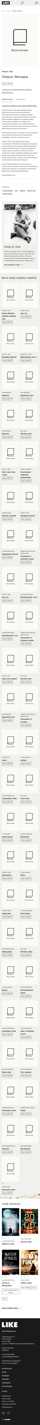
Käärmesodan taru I (28, 357)
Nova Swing (25, 913)
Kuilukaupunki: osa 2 (28, 597)
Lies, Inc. (23, 313)
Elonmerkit (24, 837)
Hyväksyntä (25, 1149)
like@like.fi (5, 1350)
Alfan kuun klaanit (9, 679)
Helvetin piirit (25, 434)
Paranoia (5, 1149)
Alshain (23, 760)
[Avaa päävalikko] (36, 3)
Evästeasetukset (7, 1407)
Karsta (4, 990)
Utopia (23, 1110)
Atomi (4, 760)
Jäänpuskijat (7, 952)
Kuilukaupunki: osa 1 (10, 636)
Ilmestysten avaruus (10, 554)
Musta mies (6, 1072)
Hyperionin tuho (26, 395)
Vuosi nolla (24, 798)
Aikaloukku (6, 913)
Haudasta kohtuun (9, 357)
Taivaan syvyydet (9, 516)
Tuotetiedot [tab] (21, 99)
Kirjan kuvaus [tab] (7, 99)
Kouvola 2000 (26, 1242)
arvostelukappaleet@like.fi (10, 1357)
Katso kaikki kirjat (10, 1308)
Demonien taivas (8, 1190)
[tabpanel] (20, 141)
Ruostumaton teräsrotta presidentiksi (25, 474)
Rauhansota (6, 875)
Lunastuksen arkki (9, 798)
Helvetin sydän (26, 952)
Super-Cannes (7, 837)
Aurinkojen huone (9, 1031)
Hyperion (5, 395)
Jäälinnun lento (8, 1244)
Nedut (22, 875)
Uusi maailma (25, 1072)
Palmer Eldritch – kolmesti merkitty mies (9, 316)
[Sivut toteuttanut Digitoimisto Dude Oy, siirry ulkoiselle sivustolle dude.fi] (6, 1420)
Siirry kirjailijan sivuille (12, 265)
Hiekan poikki (26, 1283)
